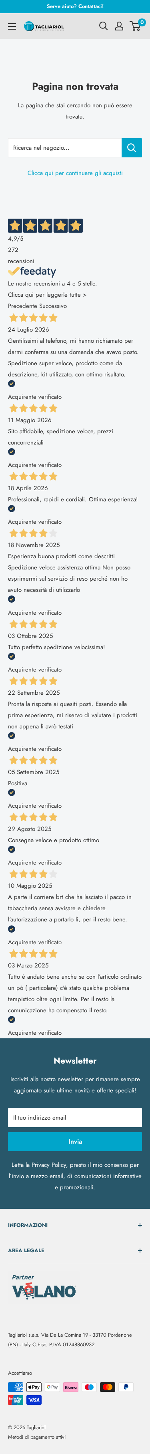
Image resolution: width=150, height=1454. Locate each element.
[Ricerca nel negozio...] (132, 147)
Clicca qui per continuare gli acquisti (75, 173)
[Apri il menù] (12, 26)
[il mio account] (119, 26)
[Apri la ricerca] (103, 26)
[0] (135, 26)
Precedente (22, 306)
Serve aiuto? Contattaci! (75, 6)
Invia (75, 1141)
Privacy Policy (49, 1164)
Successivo (53, 306)
